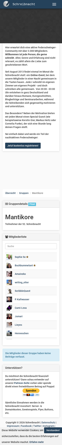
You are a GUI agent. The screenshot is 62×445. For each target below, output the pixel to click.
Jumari (19, 316)
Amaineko (20, 274)
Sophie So (20, 257)
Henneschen (22, 333)
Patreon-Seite (22, 383)
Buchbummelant (24, 265)
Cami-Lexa (21, 307)
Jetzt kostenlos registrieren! (22, 145)
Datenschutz (48, 422)
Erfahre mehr (36, 442)
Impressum (13, 426)
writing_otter (22, 282)
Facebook (26, 426)
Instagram (48, 426)
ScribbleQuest (22, 291)
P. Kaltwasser (22, 299)
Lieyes (18, 324)
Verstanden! (53, 430)
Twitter (37, 426)
